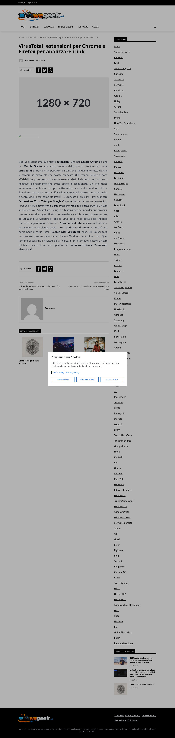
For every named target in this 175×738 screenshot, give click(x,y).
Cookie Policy (58, 372)
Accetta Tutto (112, 379)
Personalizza (63, 379)
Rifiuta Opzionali (87, 379)
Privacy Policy (72, 372)
